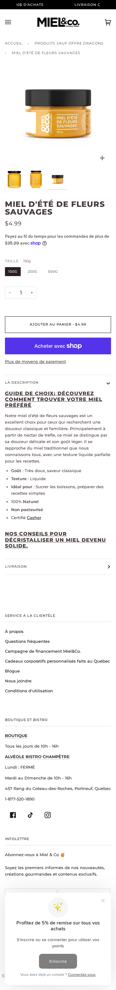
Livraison (16, 566)
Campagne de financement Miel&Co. (43, 651)
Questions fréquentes (27, 641)
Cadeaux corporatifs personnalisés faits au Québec (57, 661)
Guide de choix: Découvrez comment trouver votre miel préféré (53, 399)
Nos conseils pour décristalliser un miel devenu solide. (55, 540)
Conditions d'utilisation (29, 690)
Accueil (13, 43)
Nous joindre (18, 680)
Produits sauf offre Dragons (69, 43)
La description (22, 382)
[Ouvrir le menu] (14, 22)
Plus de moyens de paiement (35, 361)
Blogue (12, 670)
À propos (14, 631)
